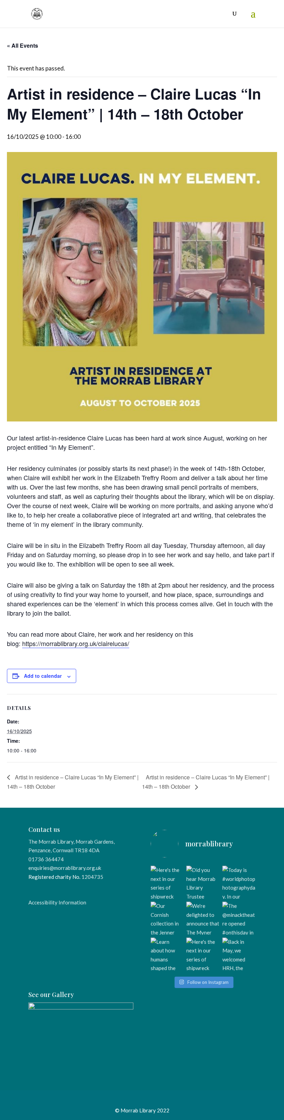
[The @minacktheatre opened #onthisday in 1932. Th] (239, 918)
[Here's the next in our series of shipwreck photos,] (167, 882)
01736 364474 (46, 859)
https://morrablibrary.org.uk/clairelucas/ (75, 643)
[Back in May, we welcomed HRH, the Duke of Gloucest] (239, 954)
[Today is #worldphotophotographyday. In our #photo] (239, 882)
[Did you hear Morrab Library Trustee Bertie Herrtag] (203, 882)
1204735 (92, 877)
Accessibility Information (57, 902)
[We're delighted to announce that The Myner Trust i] (203, 918)
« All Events (22, 45)
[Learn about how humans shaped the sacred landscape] (167, 954)
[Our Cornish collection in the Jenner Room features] (167, 918)
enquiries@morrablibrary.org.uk (64, 868)
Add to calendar (43, 675)
